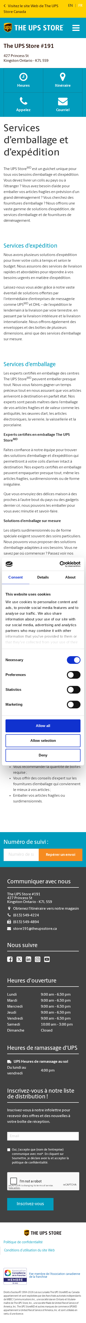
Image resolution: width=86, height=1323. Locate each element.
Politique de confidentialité (23, 1242)
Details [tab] (43, 577)
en (70, 6)
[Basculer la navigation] (75, 27)
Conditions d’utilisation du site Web (29, 1250)
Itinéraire (63, 86)
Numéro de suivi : (26, 842)
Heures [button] (23, 86)
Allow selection (43, 740)
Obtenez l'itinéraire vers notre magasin (46, 909)
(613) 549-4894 (26, 922)
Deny (43, 755)
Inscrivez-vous (30, 1204)
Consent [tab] (15, 577)
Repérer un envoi (60, 855)
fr (80, 6)
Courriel (63, 110)
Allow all (43, 726)
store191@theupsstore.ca (35, 929)
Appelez (23, 110)
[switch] (74, 675)
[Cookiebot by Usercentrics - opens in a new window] (61, 564)
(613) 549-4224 (26, 915)
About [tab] (70, 577)
